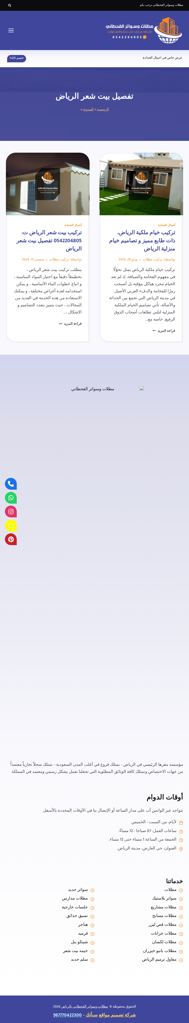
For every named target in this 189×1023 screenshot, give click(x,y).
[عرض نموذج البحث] (10, 5)
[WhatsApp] (11, 498)
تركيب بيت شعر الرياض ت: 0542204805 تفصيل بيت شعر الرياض (49, 241)
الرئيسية (103, 110)
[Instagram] (11, 511)
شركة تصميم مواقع (117, 1015)
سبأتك (92, 1015)
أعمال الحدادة (166, 225)
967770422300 (67, 1015)
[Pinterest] (11, 539)
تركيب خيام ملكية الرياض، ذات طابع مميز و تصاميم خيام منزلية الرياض (142, 241)
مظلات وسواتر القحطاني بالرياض (84, 1007)
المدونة (88, 110)
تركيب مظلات (152, 260)
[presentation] (141, 184)
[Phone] (11, 484)
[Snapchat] (11, 525)
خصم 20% (17, 58)
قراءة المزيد (164, 331)
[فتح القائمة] (11, 30)
